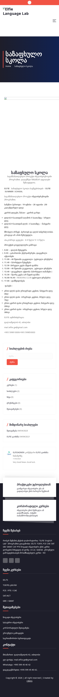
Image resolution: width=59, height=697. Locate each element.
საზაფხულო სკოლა (24, 66)
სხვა (9, 397)
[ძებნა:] (29, 356)
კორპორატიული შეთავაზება (16, 628)
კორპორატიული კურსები (33, 506)
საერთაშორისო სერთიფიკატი (17, 638)
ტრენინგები (12, 403)
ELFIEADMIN (18, 452)
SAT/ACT (7, 595)
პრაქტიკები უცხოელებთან (34, 484)
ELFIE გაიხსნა (13, 436)
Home (8, 66)
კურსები (10, 385)
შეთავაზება (12, 430)
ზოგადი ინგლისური (12, 617)
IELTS (5, 580)
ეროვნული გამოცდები (13, 633)
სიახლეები (12, 391)
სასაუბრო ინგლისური (13, 622)
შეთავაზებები (13, 409)
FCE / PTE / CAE (10, 590)
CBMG (29, 681)
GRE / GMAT (8, 601)
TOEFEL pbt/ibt (10, 585)
